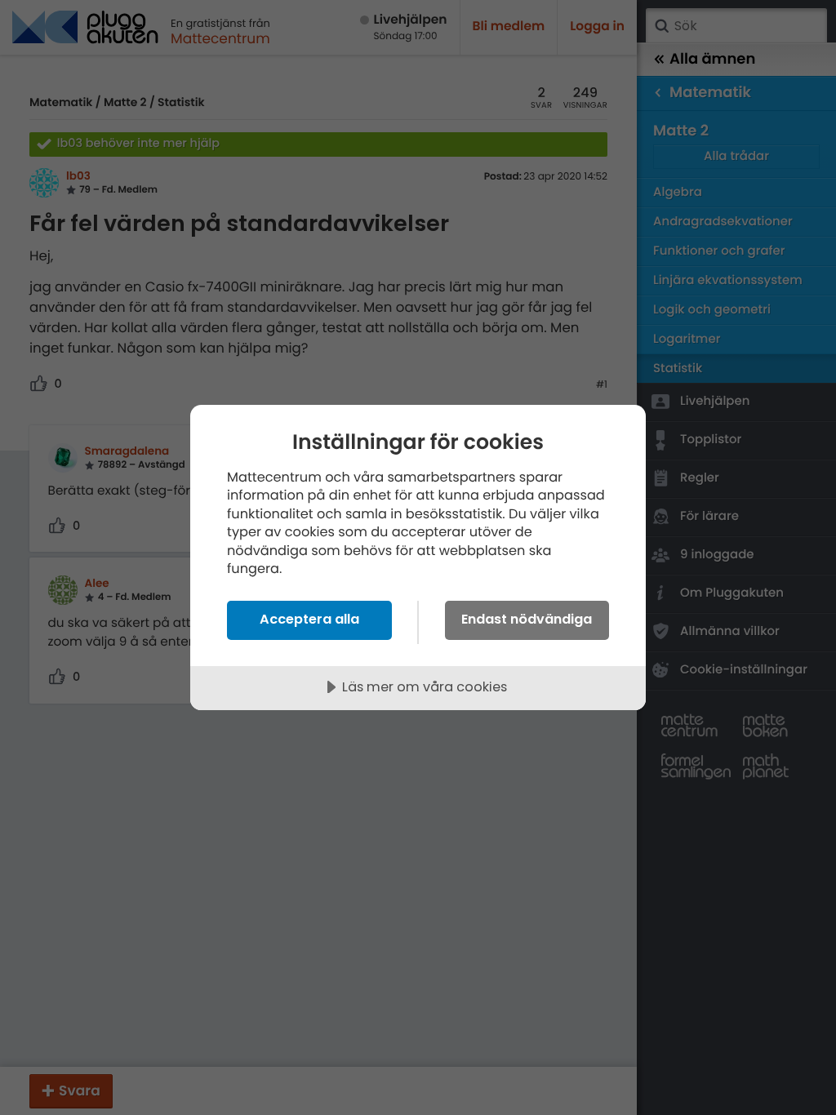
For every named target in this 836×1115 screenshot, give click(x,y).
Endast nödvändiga (526, 619)
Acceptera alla (309, 619)
